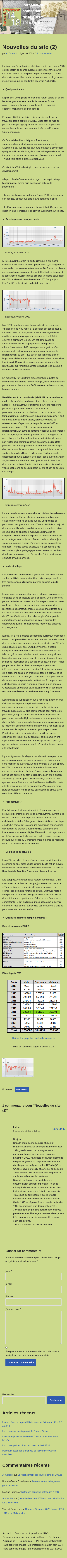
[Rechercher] (54, 17)
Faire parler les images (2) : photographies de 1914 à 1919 (32, 1548)
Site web (9, 1296)
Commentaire (13, 1309)
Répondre (59, 1129)
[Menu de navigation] (61, 17)
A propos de (9, 1541)
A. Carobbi (11, 53)
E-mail (9, 1283)
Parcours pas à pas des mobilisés (32, 1533)
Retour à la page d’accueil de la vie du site (33, 1038)
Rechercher (8, 1394)
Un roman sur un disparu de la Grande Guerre (25, 1431)
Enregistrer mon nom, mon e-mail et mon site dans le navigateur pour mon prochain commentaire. (32, 1353)
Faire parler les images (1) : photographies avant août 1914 (33, 1544)
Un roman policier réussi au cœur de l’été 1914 (26, 1445)
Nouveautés (25, 1541)
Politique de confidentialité (49, 1541)
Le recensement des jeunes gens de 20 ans (40, 1474)
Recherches (55, 1537)
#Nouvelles (22, 1090)
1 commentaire (44, 53)
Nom (8, 1271)
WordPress (44, 1555)
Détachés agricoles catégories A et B (40, 1492)
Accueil (6, 1533)
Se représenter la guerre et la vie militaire (23, 1537)
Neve (20, 1555)
